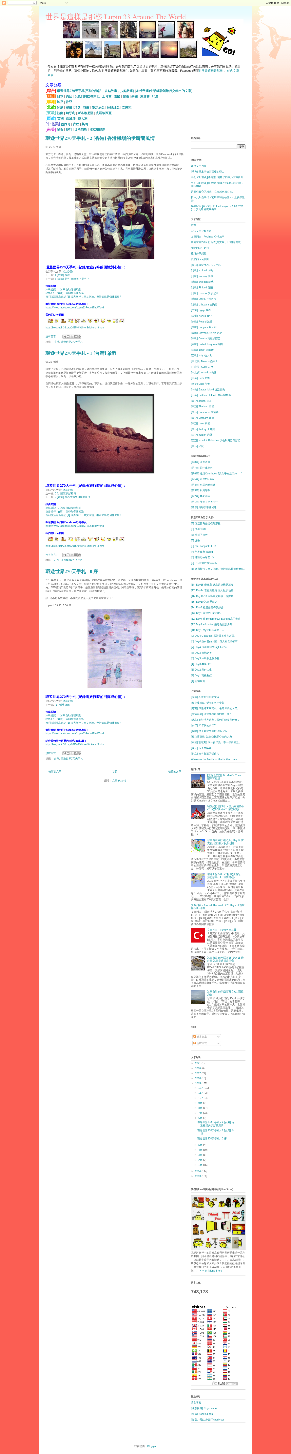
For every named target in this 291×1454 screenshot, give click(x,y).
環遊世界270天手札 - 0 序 (72, 571)
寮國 (134, 96)
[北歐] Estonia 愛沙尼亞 (204, 293)
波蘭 (60, 113)
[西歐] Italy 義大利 (201, 355)
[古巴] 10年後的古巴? (203, 725)
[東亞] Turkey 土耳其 (203, 429)
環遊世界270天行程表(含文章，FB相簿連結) (216, 242)
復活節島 (80, 129)
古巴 (76, 124)
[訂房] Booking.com (202, 1413)
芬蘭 (86, 107)
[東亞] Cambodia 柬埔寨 (205, 412)
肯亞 (69, 102)
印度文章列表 (198, 165)
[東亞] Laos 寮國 (200, 423)
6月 (200, 1117)
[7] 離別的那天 (199, 534)
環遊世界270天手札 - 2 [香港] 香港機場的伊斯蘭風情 (100, 138)
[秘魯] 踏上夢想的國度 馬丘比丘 (209, 731)
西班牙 (71, 118)
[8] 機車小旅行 (199, 529)
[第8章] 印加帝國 (200, 462)
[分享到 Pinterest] (79, 337)
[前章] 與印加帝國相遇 (204, 507)
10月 (201, 1097)
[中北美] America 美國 (204, 372)
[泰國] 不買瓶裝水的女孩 (205, 697)
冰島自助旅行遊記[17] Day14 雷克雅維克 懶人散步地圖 (225, 842)
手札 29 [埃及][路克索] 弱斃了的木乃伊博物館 (217, 177)
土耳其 (107, 96)
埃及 (60, 102)
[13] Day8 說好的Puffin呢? (206, 613)
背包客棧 (196, 1402)
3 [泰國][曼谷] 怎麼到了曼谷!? (72, 278)
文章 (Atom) (119, 780)
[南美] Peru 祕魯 (200, 378)
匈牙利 (70, 113)
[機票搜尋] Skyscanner (204, 1408)
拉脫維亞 (113, 107)
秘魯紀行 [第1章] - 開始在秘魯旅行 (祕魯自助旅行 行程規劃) (225, 808)
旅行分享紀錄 (198, 253)
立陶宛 (126, 107)
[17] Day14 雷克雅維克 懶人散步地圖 (212, 590)
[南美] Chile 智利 (200, 383)
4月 (200, 1149)
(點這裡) (68, 271)
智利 (69, 129)
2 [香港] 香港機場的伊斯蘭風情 (72, 497)
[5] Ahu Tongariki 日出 (203, 546)
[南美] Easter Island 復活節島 (208, 389)
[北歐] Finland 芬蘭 (202, 287)
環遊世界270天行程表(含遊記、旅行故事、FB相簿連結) (225, 876)
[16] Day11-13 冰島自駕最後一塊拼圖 (212, 596)
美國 (85, 124)
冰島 (60, 107)
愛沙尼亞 (98, 107)
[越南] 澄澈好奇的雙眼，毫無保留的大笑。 (215, 708)
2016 (198, 1078)
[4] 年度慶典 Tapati (202, 551)
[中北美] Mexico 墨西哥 (204, 361)
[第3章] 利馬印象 (200, 490)
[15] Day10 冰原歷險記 (204, 601)
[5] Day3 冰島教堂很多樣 (205, 658)
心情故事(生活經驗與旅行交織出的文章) (164, 91)
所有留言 (201, 1043)
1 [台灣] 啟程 (62, 275)
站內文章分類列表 (201, 230)
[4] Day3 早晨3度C (201, 664)
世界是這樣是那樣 (211, 70)
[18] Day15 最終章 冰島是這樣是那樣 (212, 584)
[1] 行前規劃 (198, 681)
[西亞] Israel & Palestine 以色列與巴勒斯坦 (215, 440)
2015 (198, 1083)
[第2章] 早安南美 (200, 496)
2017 (198, 1073)
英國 (60, 118)
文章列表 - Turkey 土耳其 (221, 929)
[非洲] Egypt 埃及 (201, 310)
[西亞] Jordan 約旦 (201, 434)
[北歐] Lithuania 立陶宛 (204, 304)
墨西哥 (65, 124)
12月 (201, 1087)
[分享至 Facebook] (76, 337)
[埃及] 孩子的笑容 (201, 748)
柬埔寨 (145, 96)
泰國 (117, 96)
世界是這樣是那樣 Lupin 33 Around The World (116, 16)
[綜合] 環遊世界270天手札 (206, 264)
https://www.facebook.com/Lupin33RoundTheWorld (75, 307)
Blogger (151, 1446)
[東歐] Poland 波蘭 (201, 321)
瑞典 (77, 107)
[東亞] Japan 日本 (201, 400)
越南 (126, 96)
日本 (60, 96)
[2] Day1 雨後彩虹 (201, 675)
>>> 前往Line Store (210, 1270)
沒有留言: (51, 336)
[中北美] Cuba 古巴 (202, 366)
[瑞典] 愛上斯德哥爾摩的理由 (207, 171)
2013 (198, 1176)
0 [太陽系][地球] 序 (65, 493)
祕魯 (60, 129)
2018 (198, 1068)
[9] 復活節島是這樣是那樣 (206, 523)
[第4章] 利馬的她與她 (203, 484)
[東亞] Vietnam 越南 (202, 417)
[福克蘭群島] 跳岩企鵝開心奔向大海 (211, 736)
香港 (56, 341)
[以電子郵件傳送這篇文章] (64, 337)
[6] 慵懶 (195, 540)
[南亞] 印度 (197, 446)
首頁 (114, 771)
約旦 (69, 96)
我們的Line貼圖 (200, 259)
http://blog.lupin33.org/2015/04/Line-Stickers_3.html (75, 327)
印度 (155, 96)
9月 (200, 1102)
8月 (200, 1107)
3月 (200, 1154)
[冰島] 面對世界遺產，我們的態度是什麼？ (215, 719)
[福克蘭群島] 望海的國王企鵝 (207, 702)
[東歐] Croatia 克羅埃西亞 (205, 338)
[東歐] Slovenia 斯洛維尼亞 (206, 332)
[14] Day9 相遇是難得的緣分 (207, 607)
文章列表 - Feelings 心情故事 (207, 236)
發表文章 (201, 1036)
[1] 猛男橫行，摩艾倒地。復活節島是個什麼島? (218, 568)
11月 (201, 1092)
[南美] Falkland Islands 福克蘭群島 (211, 395)
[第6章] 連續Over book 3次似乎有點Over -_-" (216, 473)
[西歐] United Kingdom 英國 (207, 344)
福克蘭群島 (97, 129)
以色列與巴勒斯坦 (87, 96)
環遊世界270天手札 (72, 341)
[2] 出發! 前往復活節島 (204, 563)
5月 (200, 1144)
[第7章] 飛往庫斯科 (202, 467)
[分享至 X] (72, 337)
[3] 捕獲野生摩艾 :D (202, 557)
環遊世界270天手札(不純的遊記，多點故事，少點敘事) (95, 91)
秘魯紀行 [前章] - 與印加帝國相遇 (65, 293)
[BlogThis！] (68, 337)
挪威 (69, 107)
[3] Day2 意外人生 (201, 669)
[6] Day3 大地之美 (201, 652)
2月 (200, 1159)
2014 (198, 1171)
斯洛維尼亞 (85, 113)
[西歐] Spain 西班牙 (202, 349)
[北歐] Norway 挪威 (202, 276)
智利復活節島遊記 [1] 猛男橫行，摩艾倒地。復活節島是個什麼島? (83, 296)
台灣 (56, 560)
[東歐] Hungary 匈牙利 (204, 327)
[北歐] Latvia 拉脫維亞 (204, 298)
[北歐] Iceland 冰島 (202, 270)
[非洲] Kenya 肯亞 (201, 315)
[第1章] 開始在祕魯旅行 (204, 501)
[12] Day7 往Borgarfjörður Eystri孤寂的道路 (216, 618)
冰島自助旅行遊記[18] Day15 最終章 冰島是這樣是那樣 (225, 959)
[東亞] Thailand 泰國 (202, 406)
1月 (200, 1164)
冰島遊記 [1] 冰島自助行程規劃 (63, 289)
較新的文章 (54, 771)
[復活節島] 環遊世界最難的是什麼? (211, 714)
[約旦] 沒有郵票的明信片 (205, 753)
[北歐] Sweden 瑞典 (202, 281)
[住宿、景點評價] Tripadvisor (207, 1419)
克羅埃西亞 (104, 113)
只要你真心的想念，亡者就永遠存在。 (213, 191)
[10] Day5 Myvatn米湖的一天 (207, 630)
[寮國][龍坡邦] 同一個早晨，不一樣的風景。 (216, 742)
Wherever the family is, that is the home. (214, 759)
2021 (198, 1063)
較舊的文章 (174, 771)
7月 (200, 1112)
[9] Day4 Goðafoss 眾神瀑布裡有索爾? (213, 635)
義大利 (82, 118)
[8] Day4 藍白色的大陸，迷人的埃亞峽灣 (214, 641)
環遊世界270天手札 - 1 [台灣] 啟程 (81, 353)
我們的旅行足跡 (200, 247)
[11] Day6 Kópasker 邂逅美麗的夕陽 (211, 624)
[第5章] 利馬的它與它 (203, 479)
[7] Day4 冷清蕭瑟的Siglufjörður (209, 647)
